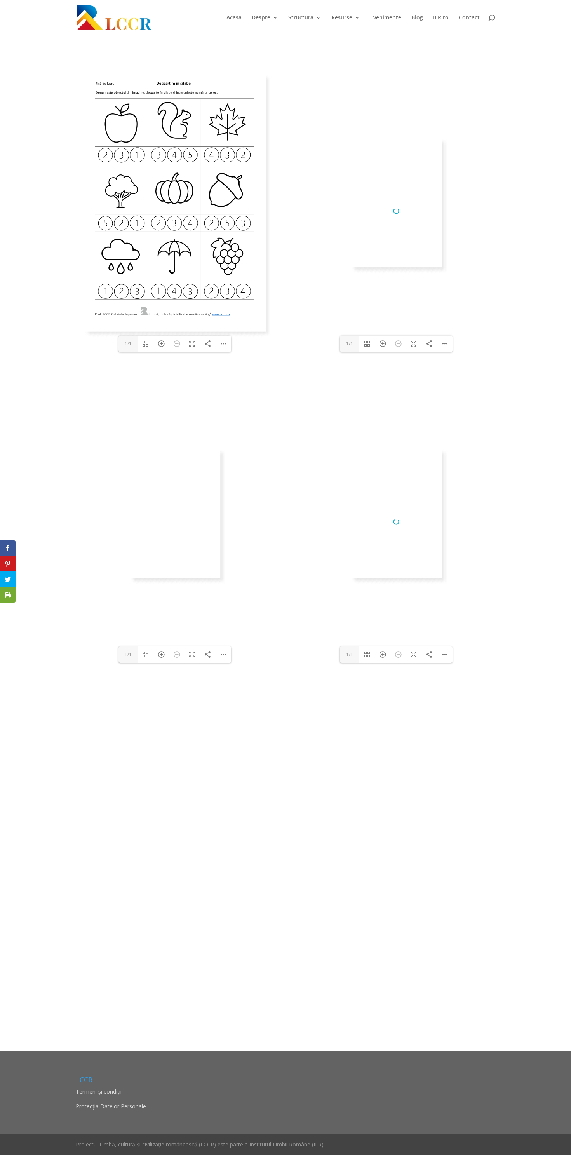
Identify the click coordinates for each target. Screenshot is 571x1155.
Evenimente (385, 18)
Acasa (234, 18)
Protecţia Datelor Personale (111, 1106)
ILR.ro (441, 18)
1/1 (128, 343)
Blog (417, 18)
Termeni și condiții (99, 1091)
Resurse (341, 18)
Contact (469, 18)
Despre (261, 18)
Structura (300, 18)
